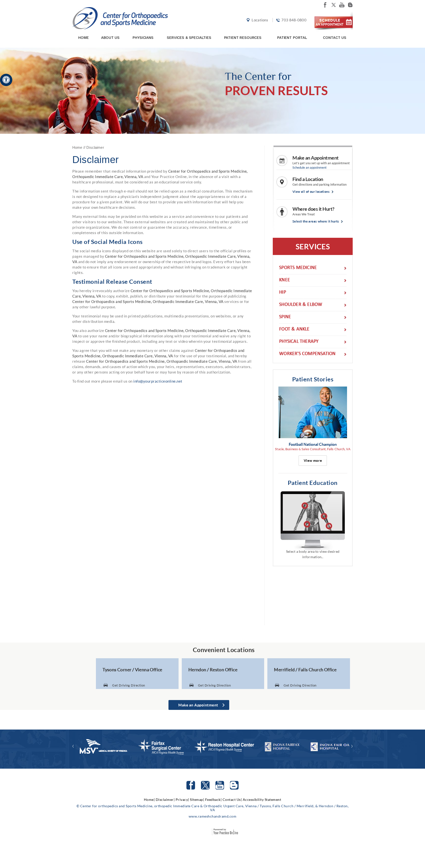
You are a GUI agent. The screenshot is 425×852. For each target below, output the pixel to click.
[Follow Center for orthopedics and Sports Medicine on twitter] (333, 5)
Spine (285, 317)
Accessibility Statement (262, 799)
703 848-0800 (293, 20)
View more (313, 461)
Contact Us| (232, 799)
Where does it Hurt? (313, 208)
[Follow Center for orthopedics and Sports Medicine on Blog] (350, 5)
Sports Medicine (298, 268)
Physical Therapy (299, 342)
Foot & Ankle (294, 329)
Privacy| (182, 799)
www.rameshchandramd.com (213, 816)
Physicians (143, 37)
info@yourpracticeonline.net (157, 381)
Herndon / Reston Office (212, 669)
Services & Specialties (189, 37)
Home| (149, 799)
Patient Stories (313, 379)
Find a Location (307, 179)
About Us (110, 37)
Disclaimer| (165, 799)
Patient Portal (292, 37)
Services (313, 246)
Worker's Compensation (307, 354)
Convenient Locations (224, 649)
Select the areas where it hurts (315, 221)
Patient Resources (242, 37)
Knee (284, 280)
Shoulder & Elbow (300, 305)
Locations (260, 20)
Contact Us (334, 37)
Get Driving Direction (128, 685)
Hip (282, 293)
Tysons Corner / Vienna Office (132, 669)
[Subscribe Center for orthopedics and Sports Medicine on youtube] (342, 5)
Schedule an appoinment (309, 167)
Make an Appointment (315, 157)
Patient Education (313, 482)
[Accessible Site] (6, 79)
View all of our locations (311, 192)
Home (83, 37)
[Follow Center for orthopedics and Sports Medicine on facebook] (325, 5)
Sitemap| (197, 799)
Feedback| (213, 799)
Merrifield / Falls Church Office (305, 669)
